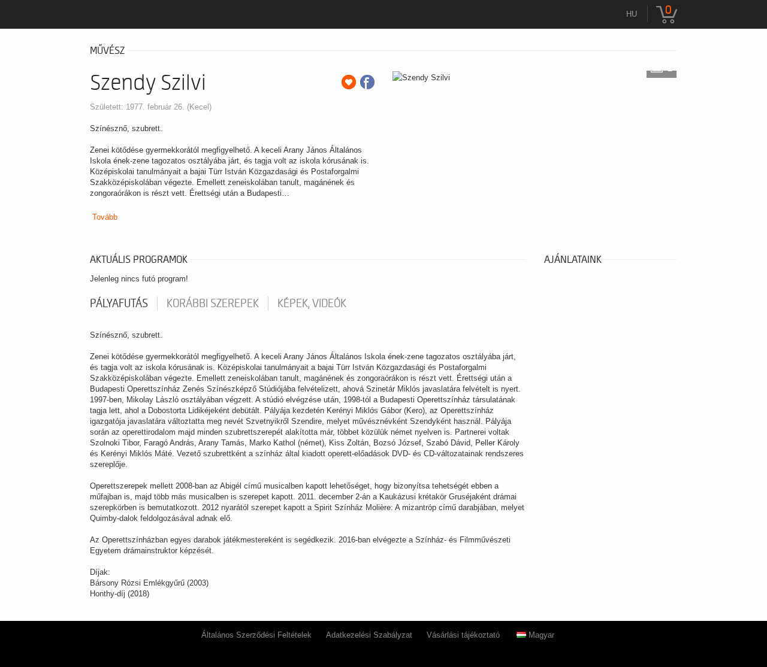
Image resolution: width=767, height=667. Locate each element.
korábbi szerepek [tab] (213, 303)
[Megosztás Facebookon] (367, 82)
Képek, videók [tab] (311, 303)
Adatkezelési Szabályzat (369, 634)
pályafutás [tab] (119, 303)
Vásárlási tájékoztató (463, 634)
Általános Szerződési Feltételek (256, 634)
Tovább (104, 217)
